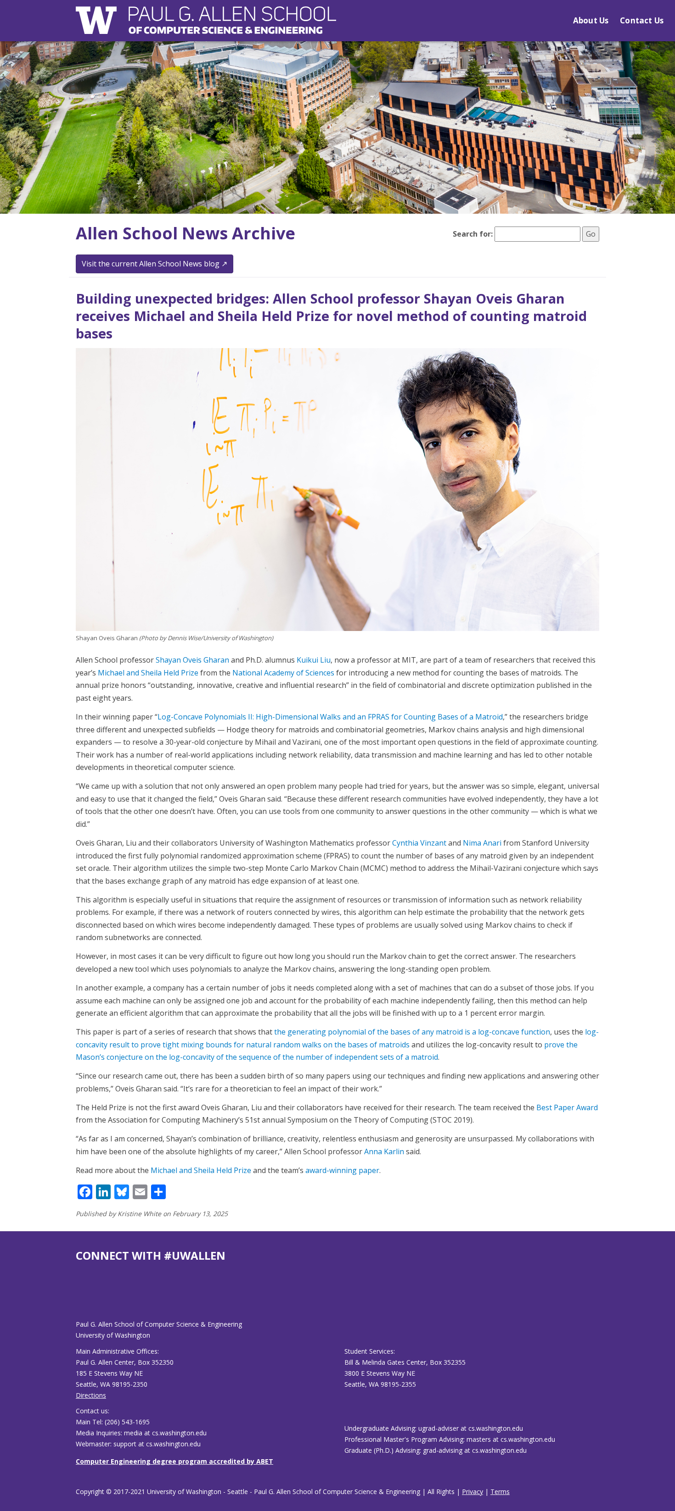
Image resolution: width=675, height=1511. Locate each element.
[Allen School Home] (206, 26)
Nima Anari (482, 843)
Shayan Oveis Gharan (192, 660)
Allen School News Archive (185, 233)
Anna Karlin (384, 1151)
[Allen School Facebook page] (78, 1298)
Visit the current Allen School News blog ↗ (154, 264)
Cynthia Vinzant (419, 843)
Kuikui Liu (314, 660)
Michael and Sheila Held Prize (148, 673)
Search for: (473, 234)
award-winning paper (342, 1170)
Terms (500, 1491)
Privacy (472, 1491)
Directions (91, 1395)
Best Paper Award (567, 1107)
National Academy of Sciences (283, 673)
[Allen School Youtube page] (82, 1298)
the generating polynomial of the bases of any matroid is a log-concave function (412, 1032)
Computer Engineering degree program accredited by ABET (174, 1461)
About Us (590, 20)
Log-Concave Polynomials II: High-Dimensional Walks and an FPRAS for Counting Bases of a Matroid (330, 717)
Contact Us (642, 20)
